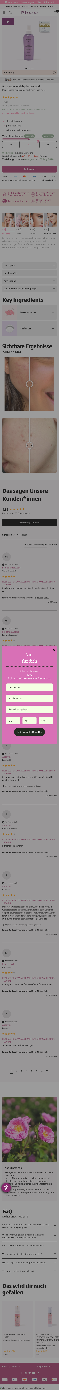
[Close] (53, 649)
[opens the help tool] (6, 1187)
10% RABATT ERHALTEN (29, 731)
